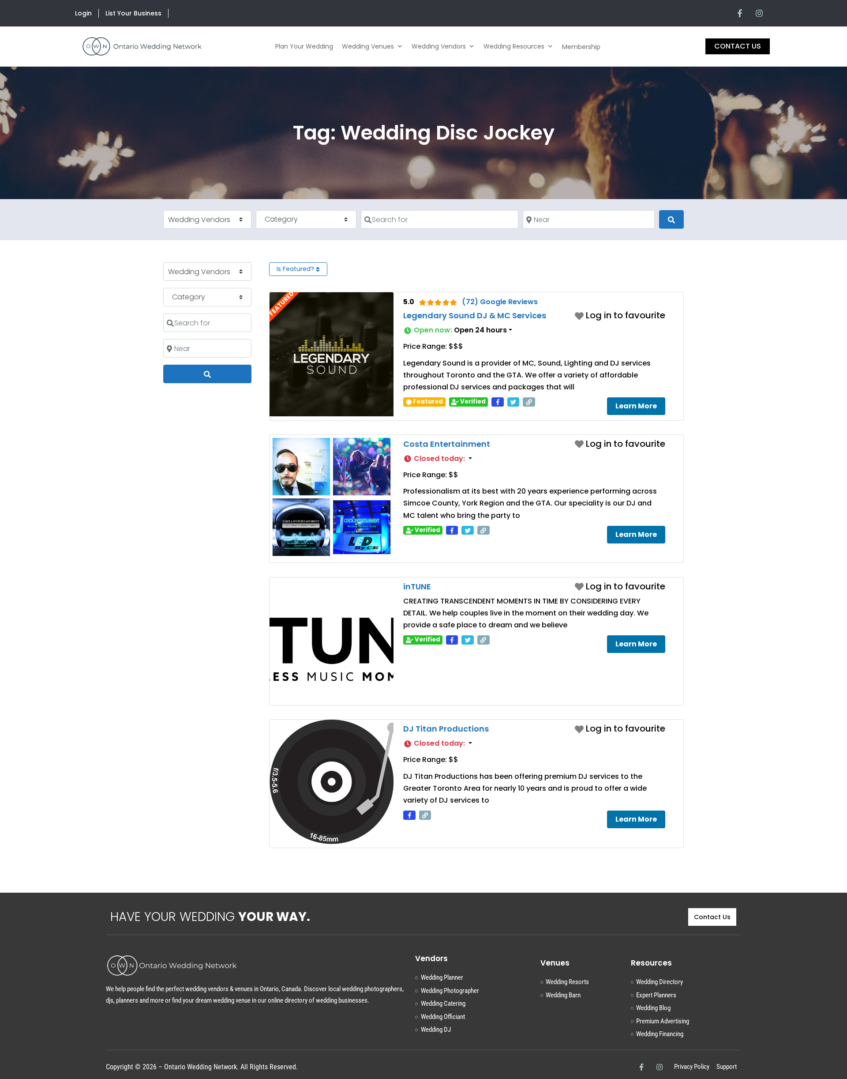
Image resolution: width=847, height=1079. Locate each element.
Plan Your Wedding (304, 46)
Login (83, 13)
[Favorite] (620, 315)
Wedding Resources (513, 46)
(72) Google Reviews (500, 302)
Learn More (636, 406)
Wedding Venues (368, 46)
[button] (534, 330)
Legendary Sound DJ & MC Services (474, 315)
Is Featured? (296, 268)
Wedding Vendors (439, 46)
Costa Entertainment (446, 443)
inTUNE (417, 586)
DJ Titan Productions (446, 728)
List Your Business (133, 13)
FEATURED (282, 304)
